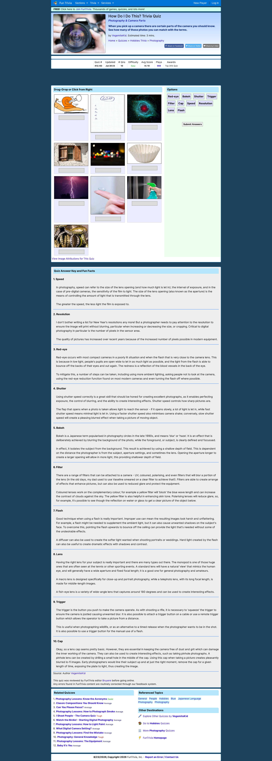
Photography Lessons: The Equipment (79, 741)
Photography (145, 702)
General (142, 698)
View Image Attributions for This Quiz (73, 258)
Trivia (93, 3)
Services (106, 3)
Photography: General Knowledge (77, 737)
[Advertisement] (136, 76)
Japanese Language (189, 698)
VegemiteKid (119, 35)
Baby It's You (64, 745)
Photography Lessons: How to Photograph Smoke (85, 711)
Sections (80, 3)
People (153, 698)
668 (159, 66)
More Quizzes (159, 730)
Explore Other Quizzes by (165, 716)
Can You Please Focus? (70, 707)
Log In (215, 3)
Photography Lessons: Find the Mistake (80, 732)
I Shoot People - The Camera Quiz (76, 715)
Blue (173, 698)
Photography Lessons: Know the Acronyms (81, 698)
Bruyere (106, 680)
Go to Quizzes (156, 723)
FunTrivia (155, 737)
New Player (200, 3)
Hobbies (164, 698)
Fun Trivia (65, 3)
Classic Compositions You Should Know (79, 703)
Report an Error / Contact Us (161, 757)
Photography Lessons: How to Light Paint (80, 724)
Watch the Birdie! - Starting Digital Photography (84, 720)
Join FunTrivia (83, 9)
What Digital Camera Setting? (74, 728)
